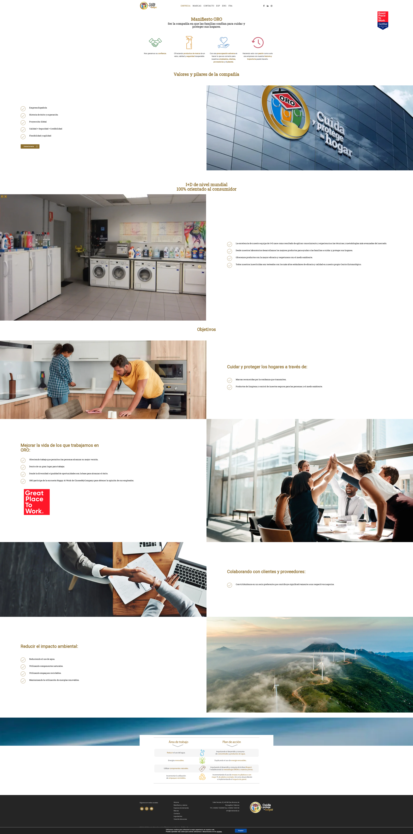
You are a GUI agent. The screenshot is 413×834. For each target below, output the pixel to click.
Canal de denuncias (180, 819)
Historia (176, 802)
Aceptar (240, 831)
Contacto (208, 6)
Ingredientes (178, 816)
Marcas (197, 6)
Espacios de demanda (181, 808)
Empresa (185, 6)
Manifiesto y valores (180, 805)
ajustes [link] (219, 832)
